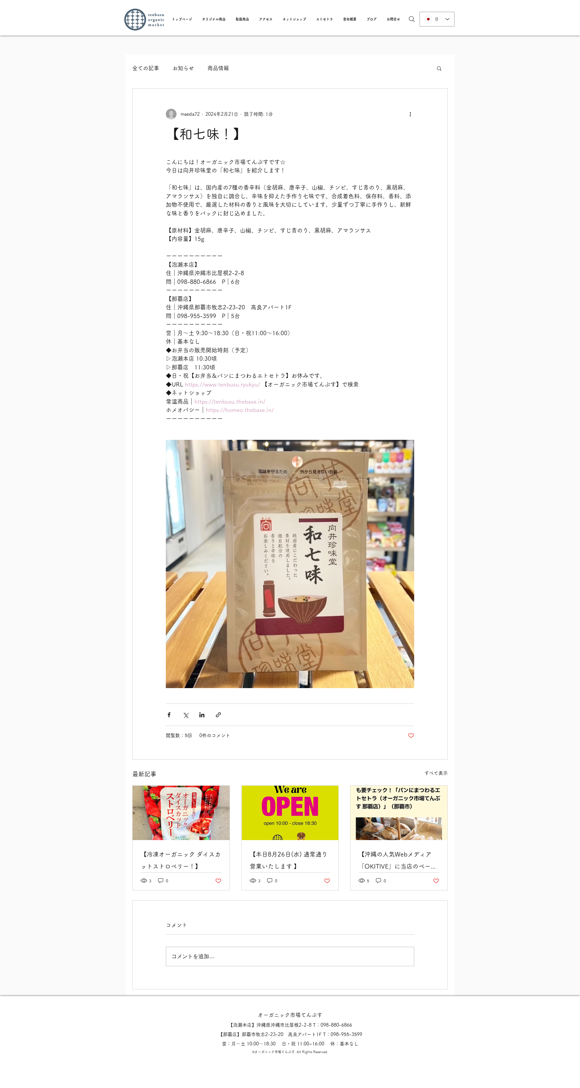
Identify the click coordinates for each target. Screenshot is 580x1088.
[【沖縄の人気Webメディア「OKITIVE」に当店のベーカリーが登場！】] (398, 813)
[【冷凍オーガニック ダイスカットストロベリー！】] (181, 813)
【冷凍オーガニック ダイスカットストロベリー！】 (181, 860)
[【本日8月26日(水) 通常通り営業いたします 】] (290, 813)
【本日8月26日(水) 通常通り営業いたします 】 (289, 860)
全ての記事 (145, 68)
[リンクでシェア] (218, 715)
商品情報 (218, 68)
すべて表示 (436, 773)
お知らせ (183, 68)
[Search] (412, 19)
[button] (214, 19)
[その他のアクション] (410, 114)
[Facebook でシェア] (169, 715)
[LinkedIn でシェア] (202, 715)
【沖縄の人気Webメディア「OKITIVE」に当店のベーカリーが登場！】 (397, 861)
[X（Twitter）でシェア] (185, 715)
